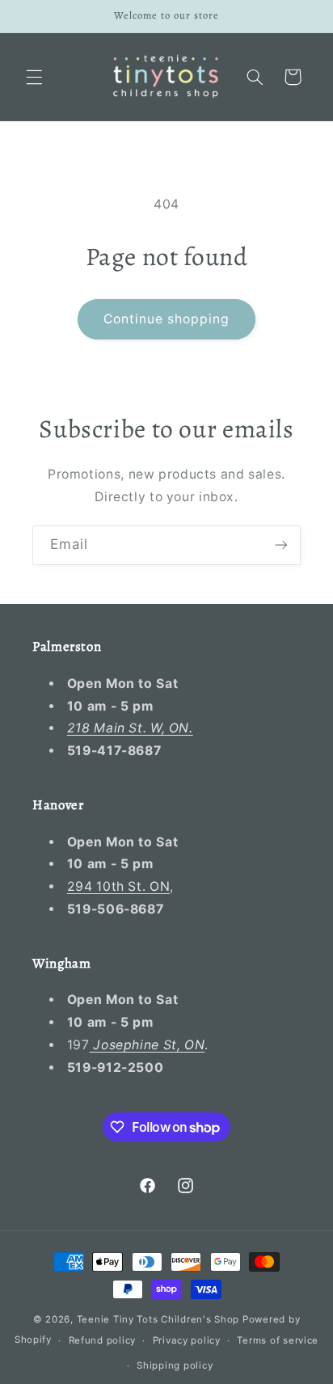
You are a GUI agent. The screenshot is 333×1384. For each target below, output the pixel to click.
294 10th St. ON (118, 886)
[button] (34, 76)
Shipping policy (175, 1365)
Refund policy (103, 1340)
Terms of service (277, 1340)
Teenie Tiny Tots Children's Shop (158, 1319)
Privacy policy (187, 1340)
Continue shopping (166, 319)
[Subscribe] (281, 545)
